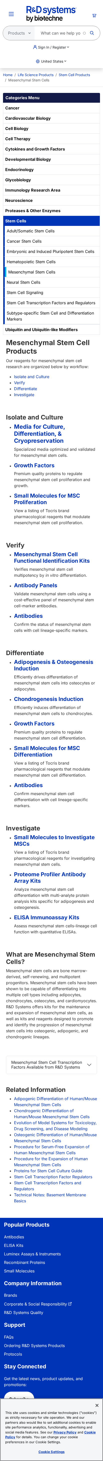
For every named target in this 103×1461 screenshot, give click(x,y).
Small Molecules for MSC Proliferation (47, 498)
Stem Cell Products (74, 75)
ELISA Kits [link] (13, 1245)
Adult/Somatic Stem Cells (30, 230)
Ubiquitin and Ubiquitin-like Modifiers (41, 329)
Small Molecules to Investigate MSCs (54, 840)
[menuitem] (7, 74)
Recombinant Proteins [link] (24, 1262)
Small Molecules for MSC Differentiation (47, 751)
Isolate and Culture (31, 376)
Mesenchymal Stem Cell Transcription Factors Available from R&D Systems (46, 1065)
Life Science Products (36, 75)
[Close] (97, 1405)
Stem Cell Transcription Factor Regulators (53, 1176)
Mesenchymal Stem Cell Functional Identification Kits (52, 557)
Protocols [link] (13, 1354)
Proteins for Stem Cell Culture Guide (48, 1170)
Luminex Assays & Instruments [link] (32, 1253)
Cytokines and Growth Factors (35, 149)
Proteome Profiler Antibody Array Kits (50, 877)
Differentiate (25, 388)
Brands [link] (10, 1295)
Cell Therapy (17, 138)
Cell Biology (16, 128)
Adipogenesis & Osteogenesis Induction (53, 665)
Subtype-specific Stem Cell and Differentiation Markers (50, 316)
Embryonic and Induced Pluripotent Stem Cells (50, 251)
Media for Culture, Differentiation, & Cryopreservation (39, 433)
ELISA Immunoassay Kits (46, 917)
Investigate (24, 394)
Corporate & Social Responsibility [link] (35, 1303)
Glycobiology (18, 179)
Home (7, 75)
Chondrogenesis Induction (48, 699)
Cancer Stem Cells (24, 241)
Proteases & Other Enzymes (32, 210)
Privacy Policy (65, 1432)
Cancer (12, 107)
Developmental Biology (28, 159)
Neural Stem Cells (23, 282)
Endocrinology (19, 169)
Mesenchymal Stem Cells (31, 271)
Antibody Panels (35, 585)
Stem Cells (15, 220)
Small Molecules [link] (19, 1270)
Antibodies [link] (14, 1236)
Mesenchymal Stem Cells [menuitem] (28, 80)
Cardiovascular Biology (28, 118)
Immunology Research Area (32, 190)
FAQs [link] (9, 1337)
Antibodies (28, 616)
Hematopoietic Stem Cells (31, 261)
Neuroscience (19, 200)
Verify (19, 382)
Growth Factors (34, 465)
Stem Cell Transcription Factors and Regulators (51, 302)
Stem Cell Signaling (25, 292)
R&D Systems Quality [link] (23, 1312)
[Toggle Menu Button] (11, 14)
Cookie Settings (51, 1452)
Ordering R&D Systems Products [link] (34, 1345)
